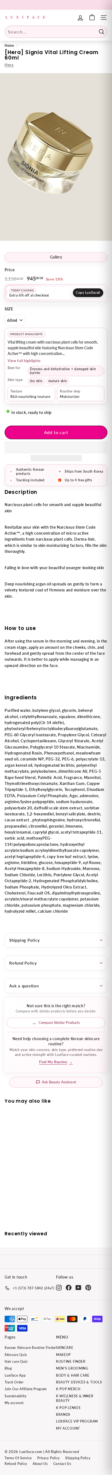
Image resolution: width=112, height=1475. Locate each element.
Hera (9, 65)
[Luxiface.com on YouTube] (78, 1287)
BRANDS (63, 1414)
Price (10, 269)
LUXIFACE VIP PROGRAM (77, 1421)
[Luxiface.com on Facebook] (68, 1287)
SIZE (9, 308)
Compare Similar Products (59, 1022)
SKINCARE (64, 1348)
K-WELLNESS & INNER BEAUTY (75, 1398)
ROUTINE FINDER (71, 1361)
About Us (40, 1464)
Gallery (56, 257)
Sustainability (16, 1396)
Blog (8, 1368)
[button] (56, 447)
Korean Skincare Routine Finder (30, 1348)
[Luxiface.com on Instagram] (59, 1287)
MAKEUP (63, 1355)
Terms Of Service (18, 1458)
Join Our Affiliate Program (26, 1389)
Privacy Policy (48, 1458)
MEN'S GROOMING (72, 1368)
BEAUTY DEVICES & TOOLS (79, 1382)
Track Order (14, 1382)
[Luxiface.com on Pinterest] (88, 1287)
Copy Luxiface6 (88, 292)
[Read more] (92, 18)
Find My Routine (56, 1062)
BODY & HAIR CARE (72, 1375)
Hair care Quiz (16, 1361)
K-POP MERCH (68, 1389)
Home (9, 45)
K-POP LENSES (68, 1408)
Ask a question (24, 985)
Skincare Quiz (16, 1355)
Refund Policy (23, 963)
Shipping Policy (24, 940)
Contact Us (62, 1464)
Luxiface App (15, 1375)
